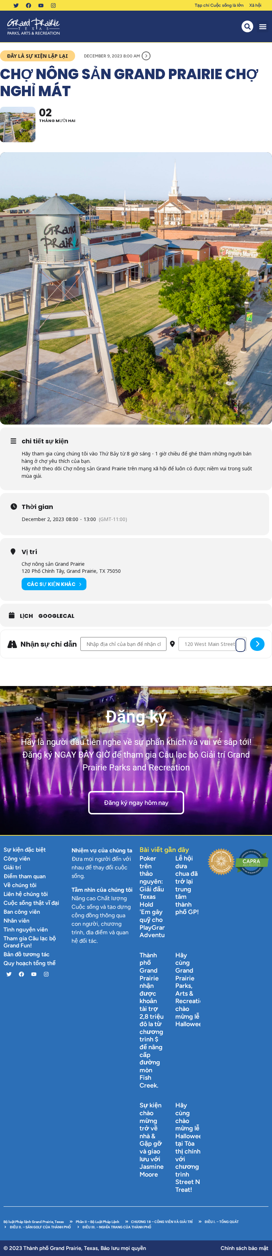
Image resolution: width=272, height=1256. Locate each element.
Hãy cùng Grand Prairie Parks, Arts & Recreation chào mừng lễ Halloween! (191, 989)
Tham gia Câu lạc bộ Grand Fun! (30, 942)
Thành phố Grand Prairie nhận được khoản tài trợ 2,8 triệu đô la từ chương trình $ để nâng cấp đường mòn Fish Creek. (152, 1020)
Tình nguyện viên (26, 929)
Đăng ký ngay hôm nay (136, 803)
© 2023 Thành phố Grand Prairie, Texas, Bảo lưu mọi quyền (75, 1248)
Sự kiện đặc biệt (25, 849)
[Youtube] (40, 5)
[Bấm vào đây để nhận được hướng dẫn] (257, 644)
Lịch (26, 616)
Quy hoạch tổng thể (30, 963)
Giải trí (12, 867)
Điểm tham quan (25, 876)
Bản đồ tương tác (27, 954)
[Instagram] (53, 5)
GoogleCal (56, 616)
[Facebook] (28, 5)
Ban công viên (22, 911)
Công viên (17, 858)
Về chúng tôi (20, 885)
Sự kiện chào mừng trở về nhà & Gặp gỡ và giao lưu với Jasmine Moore (152, 1139)
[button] (262, 26)
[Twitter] (16, 5)
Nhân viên (16, 920)
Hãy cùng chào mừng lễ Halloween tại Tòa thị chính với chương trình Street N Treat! (190, 1147)
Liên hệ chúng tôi (26, 894)
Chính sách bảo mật (244, 1248)
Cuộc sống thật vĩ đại (31, 903)
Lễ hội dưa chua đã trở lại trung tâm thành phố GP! (187, 885)
